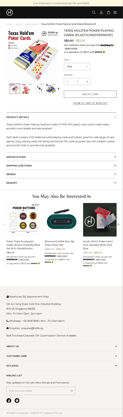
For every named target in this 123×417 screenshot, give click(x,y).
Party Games (31, 24)
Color (67, 59)
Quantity (68, 75)
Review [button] (11, 174)
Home (9, 24)
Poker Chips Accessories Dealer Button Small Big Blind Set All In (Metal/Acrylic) (23, 245)
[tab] (61, 116)
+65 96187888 (31, 320)
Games (19, 24)
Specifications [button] (16, 157)
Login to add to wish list (90, 103)
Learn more (71, 48)
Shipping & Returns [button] (19, 165)
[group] (15, 88)
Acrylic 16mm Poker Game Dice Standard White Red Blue (98, 245)
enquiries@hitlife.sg (32, 328)
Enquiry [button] (11, 182)
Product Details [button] (17, 117)
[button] (8, 88)
